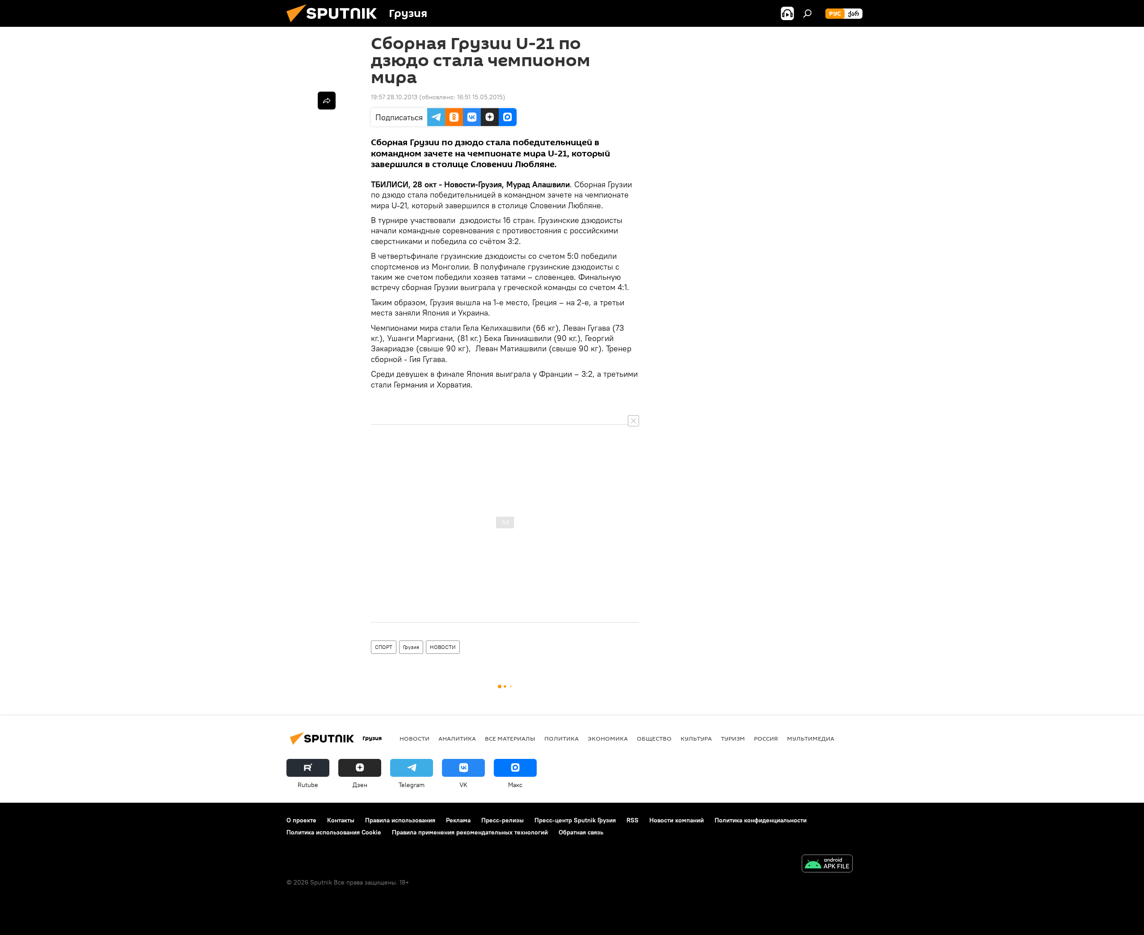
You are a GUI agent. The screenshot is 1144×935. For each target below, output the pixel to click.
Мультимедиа (810, 738)
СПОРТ (383, 647)
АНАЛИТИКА (457, 738)
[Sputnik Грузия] (335, 25)
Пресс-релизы (502, 820)
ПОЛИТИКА (561, 738)
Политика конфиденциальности (761, 820)
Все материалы (510, 738)
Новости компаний (676, 820)
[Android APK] (827, 865)
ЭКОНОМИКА (608, 738)
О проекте (301, 820)
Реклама (458, 820)
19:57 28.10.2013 (394, 97)
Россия (766, 738)
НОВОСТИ (443, 647)
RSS (633, 820)
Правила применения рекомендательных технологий (470, 832)
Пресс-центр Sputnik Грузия (575, 820)
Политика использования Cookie (333, 832)
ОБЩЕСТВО (654, 738)
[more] (327, 101)
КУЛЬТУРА (696, 738)
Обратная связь (581, 832)
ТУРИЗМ (733, 738)
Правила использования (400, 820)
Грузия (411, 647)
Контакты (340, 820)
